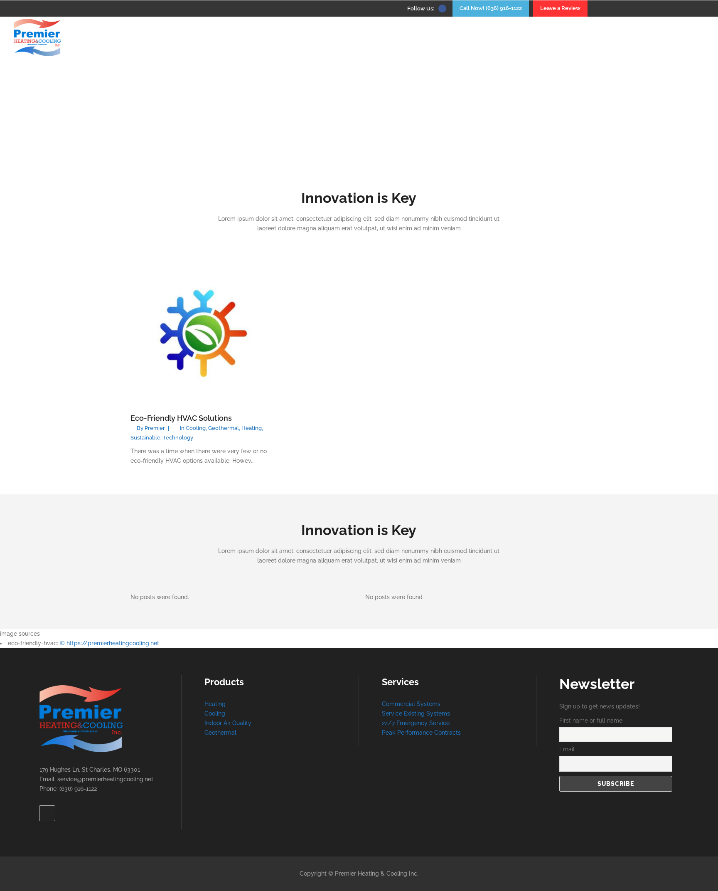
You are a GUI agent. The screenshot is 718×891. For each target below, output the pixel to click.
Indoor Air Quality (227, 723)
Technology (178, 437)
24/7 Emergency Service (416, 723)
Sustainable (145, 437)
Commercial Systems (411, 704)
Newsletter (596, 684)
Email (567, 749)
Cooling (196, 428)
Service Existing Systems (416, 713)
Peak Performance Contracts (421, 732)
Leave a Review (560, 8)
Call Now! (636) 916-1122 (491, 8)
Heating (251, 428)
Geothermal (223, 428)
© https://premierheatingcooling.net (109, 643)
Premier (155, 428)
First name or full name (590, 720)
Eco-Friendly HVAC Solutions (181, 418)
